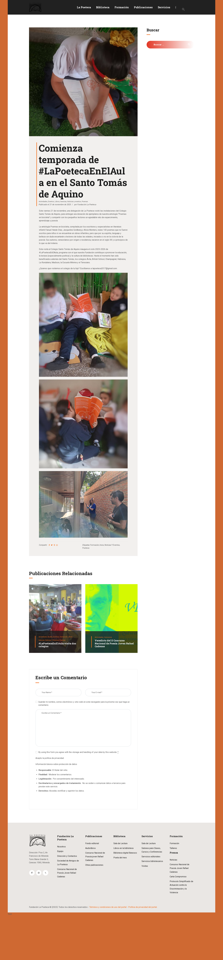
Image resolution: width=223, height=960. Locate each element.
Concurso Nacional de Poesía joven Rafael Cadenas (95, 856)
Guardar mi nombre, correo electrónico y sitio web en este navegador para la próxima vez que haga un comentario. (84, 703)
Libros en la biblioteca (123, 848)
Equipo (60, 851)
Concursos (108, 637)
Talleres (173, 848)
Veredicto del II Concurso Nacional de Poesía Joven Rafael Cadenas (114, 643)
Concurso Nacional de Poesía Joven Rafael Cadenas (67, 873)
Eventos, (56, 637)
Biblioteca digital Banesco (125, 853)
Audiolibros (90, 848)
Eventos (51, 201)
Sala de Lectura (120, 843)
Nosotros (61, 846)
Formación (94, 545)
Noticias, (42, 640)
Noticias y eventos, (52, 640)
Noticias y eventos (74, 201)
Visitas (145, 866)
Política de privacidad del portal (142, 907)
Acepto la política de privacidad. (49, 758)
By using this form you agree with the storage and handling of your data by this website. (78, 752)
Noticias (63, 201)
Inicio (102, 545)
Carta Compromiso (178, 876)
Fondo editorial (92, 843)
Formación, (64, 637)
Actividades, (43, 637)
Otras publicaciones (94, 865)
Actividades (43, 201)
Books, (50, 637)
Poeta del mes (120, 857)
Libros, (70, 637)
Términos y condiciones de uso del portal (107, 907)
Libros (57, 201)
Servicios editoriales (151, 856)
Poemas (85, 201)
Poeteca (85, 548)
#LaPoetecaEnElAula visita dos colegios (57, 645)
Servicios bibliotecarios (152, 861)
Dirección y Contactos (67, 856)
